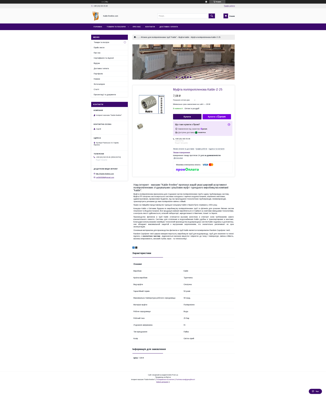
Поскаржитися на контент (165, 379)
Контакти (150, 27)
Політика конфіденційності (185, 379)
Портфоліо (98, 74)
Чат (317, 391)
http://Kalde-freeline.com (105, 174)
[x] (136, 248)
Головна (97, 27)
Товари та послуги (116, 27)
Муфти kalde (184, 37)
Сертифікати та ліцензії (104, 58)
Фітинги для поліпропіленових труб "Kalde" (159, 37)
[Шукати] (212, 16)
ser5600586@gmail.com (105, 177)
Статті (96, 89)
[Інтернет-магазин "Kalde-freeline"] (95, 20)
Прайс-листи (99, 48)
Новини (97, 79)
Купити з (212, 117)
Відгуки (97, 63)
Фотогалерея (99, 84)
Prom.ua (175, 375)
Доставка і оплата (168, 27)
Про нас (137, 27)
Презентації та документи (105, 95)
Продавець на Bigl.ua (163, 377)
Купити (187, 117)
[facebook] (133, 248)
